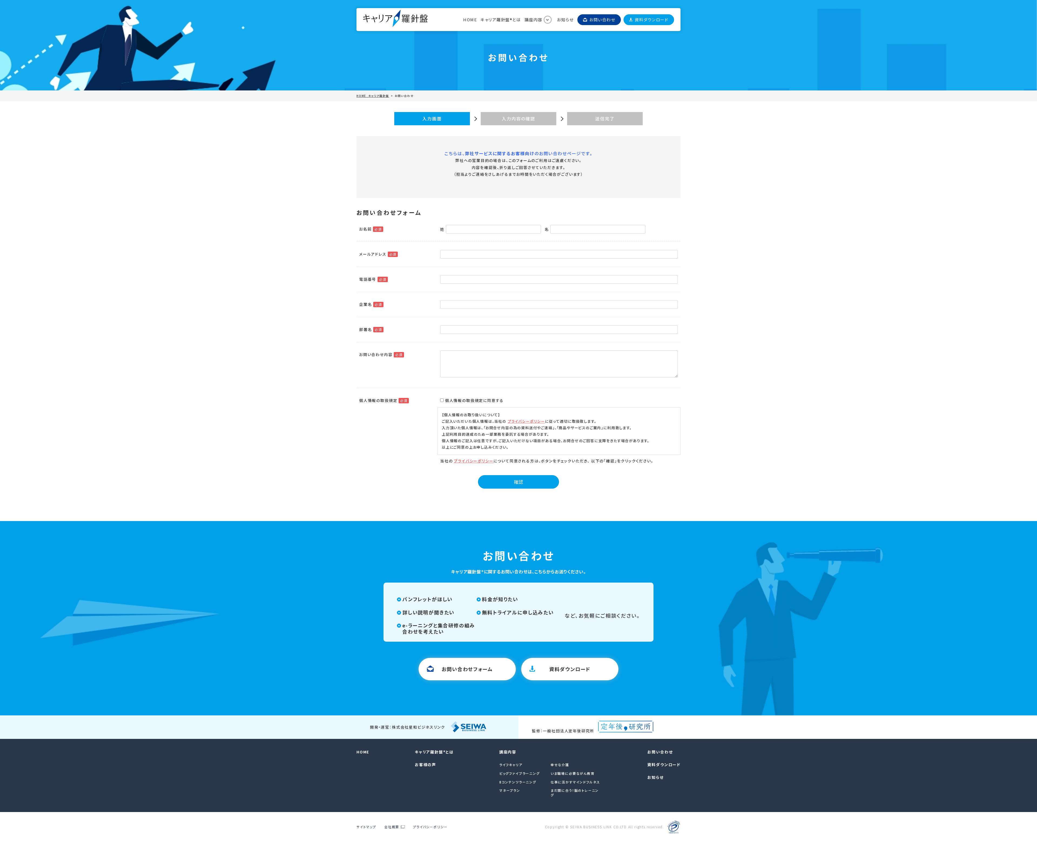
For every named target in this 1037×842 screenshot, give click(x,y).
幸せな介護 (560, 764)
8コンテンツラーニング (517, 782)
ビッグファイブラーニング (519, 773)
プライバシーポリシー (526, 421)
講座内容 (533, 19)
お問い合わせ (602, 19)
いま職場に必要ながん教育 (573, 773)
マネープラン (509, 790)
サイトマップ (366, 826)
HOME (470, 19)
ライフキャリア (511, 764)
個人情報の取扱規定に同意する (474, 400)
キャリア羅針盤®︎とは (501, 19)
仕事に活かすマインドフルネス (575, 782)
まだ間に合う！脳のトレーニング (575, 792)
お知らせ (565, 19)
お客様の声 (425, 764)
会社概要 (391, 827)
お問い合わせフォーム (467, 668)
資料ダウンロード (651, 19)
